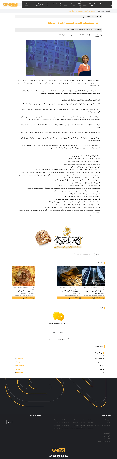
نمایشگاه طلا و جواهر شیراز (61, 420)
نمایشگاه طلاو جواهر (92, 4)
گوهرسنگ (107, 433)
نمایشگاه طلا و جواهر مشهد (61, 425)
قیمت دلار (90, 428)
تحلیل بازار (99, 4)
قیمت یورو (107, 436)
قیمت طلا (90, 423)
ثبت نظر (55, 332)
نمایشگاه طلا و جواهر (104, 441)
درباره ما (107, 420)
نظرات (62, 332)
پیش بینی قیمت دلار (79, 425)
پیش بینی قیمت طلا (79, 420)
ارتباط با (108, 423)
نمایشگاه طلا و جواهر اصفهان (61, 428)
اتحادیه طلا (107, 439)
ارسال (9, 422)
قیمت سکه (90, 425)
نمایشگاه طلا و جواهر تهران (77, 428)
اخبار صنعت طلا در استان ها (102, 425)
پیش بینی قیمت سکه (79, 423)
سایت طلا (90, 420)
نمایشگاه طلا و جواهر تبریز (61, 423)
